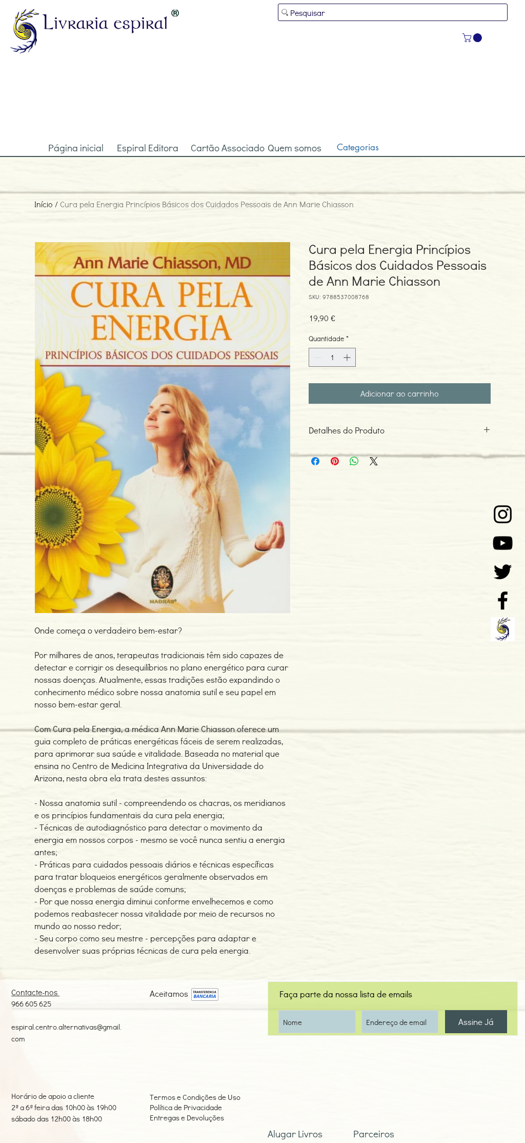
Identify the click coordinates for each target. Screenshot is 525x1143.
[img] (205, 995)
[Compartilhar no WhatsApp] (354, 461)
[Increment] (347, 357)
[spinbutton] (332, 357)
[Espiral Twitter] (503, 572)
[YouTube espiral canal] (503, 543)
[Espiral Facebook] (503, 600)
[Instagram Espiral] (503, 514)
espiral (141, 22)
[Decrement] (316, 357)
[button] (473, 37)
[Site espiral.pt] (503, 629)
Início (43, 204)
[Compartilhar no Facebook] (315, 461)
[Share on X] (374, 461)
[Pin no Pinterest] (335, 461)
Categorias (358, 147)
